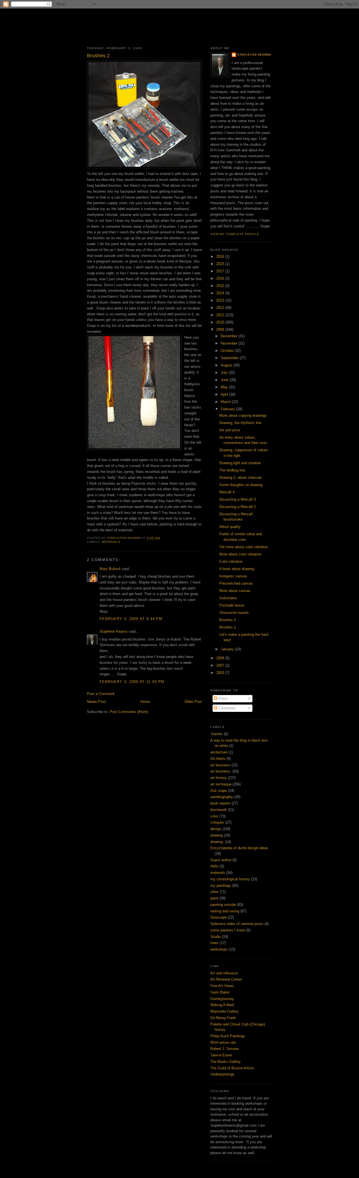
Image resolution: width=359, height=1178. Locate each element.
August (227, 365)
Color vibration (231, 561)
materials (111, 541)
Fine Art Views (222, 986)
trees (214, 943)
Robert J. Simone (224, 1049)
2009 (220, 329)
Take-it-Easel (221, 1055)
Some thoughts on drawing (241, 485)
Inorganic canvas (233, 576)
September (230, 358)
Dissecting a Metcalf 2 (237, 507)
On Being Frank (223, 1018)
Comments (226, 708)
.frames (216, 734)
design (215, 829)
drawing (216, 835)
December (229, 336)
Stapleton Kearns (114, 631)
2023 (220, 264)
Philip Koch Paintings (227, 1036)
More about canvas (234, 591)
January (228, 649)
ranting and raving (224, 911)
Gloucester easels (234, 612)
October (228, 350)
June (225, 380)
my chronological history (230, 879)
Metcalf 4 (226, 492)
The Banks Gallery (225, 1061)
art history (218, 778)
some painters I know (227, 930)
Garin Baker (220, 992)
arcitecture (218, 752)
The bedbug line (232, 470)
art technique (220, 784)
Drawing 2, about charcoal (240, 477)
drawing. (217, 842)
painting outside (223, 905)
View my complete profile (234, 234)
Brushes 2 (227, 620)
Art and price (229, 430)
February (228, 409)
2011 (220, 315)
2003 (220, 673)
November (229, 343)
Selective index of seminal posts (236, 924)
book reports (220, 803)
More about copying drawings (243, 415)
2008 (220, 658)
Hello (214, 866)
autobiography (221, 797)
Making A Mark (222, 1005)
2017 (220, 271)
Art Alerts (217, 759)
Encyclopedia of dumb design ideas (239, 848)
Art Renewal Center (226, 979)
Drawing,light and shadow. (240, 463)
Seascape (218, 917)
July (225, 372)
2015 (220, 286)
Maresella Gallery (224, 1011)
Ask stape (218, 791)
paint (214, 898)
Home (145, 701)
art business (220, 765)
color (214, 816)
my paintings (220, 885)
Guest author (220, 860)
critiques (217, 822)
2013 (220, 300)
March (226, 402)
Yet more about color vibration (243, 547)
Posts (222, 698)
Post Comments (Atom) (129, 712)
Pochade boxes (232, 605)
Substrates (228, 598)
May (225, 387)
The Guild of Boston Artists (232, 1068)
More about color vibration (240, 554)
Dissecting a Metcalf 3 (237, 499)
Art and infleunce (224, 973)
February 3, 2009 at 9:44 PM (131, 619)
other (214, 892)
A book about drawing (236, 569)
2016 (220, 278)
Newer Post (96, 701)
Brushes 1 (227, 627)
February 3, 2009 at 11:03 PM (132, 682)
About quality (230, 527)
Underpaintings (222, 1074)
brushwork (218, 810)
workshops (219, 949)
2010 (220, 322)
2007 (220, 665)
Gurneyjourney (222, 999)
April (225, 394)
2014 (220, 293)
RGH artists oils (223, 1042)
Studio (215, 937)
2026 (220, 256)
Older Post (193, 701)
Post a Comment (100, 694)
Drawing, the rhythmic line (240, 423)
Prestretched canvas (236, 583)
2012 (220, 308)
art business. (220, 771)
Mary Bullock (110, 569)
